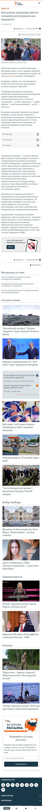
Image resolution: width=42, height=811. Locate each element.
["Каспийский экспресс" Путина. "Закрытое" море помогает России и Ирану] (21, 315)
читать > (11, 247)
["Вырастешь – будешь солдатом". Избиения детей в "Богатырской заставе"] (21, 659)
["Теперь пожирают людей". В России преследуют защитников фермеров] (21, 693)
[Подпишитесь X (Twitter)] (13, 785)
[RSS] (31, 785)
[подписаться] (3, 790)
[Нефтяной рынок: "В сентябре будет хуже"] (21, 444)
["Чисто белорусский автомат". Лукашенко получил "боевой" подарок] (21, 475)
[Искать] (35, 808)
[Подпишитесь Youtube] (17, 785)
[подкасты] (16, 808)
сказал (10, 76)
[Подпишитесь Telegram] (22, 785)
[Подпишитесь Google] (3, 785)
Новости (5, 9)
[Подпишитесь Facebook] (8, 785)
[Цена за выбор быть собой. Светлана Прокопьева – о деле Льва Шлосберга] (21, 549)
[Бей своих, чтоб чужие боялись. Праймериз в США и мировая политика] (21, 411)
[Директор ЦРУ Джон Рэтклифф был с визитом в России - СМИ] (21, 621)
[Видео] (26, 808)
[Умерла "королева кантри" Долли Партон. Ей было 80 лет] (21, 591)
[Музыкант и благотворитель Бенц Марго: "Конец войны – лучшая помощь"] (21, 516)
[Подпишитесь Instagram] (27, 785)
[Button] (18, 29)
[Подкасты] (36, 785)
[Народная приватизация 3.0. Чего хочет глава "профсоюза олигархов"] (21, 348)
